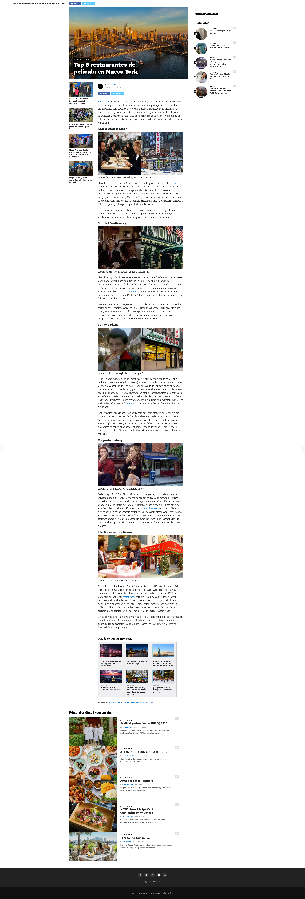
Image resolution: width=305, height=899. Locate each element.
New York (112, 702)
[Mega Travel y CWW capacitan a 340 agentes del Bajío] (81, 175)
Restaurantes (142, 702)
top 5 (151, 702)
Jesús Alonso (128, 756)
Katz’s (177, 183)
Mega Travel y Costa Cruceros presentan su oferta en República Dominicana (80, 153)
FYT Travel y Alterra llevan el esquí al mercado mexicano (78, 101)
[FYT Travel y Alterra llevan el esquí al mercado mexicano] (81, 96)
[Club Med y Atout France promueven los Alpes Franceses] (81, 121)
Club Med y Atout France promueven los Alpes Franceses (80, 126)
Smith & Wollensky (129, 291)
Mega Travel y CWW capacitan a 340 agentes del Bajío (80, 180)
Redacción (112, 84)
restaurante (129, 597)
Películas (131, 702)
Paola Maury (128, 727)
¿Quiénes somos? (152, 882)
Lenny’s (131, 403)
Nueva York (104, 101)
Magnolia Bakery (150, 508)
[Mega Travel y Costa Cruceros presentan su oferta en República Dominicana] (81, 147)
